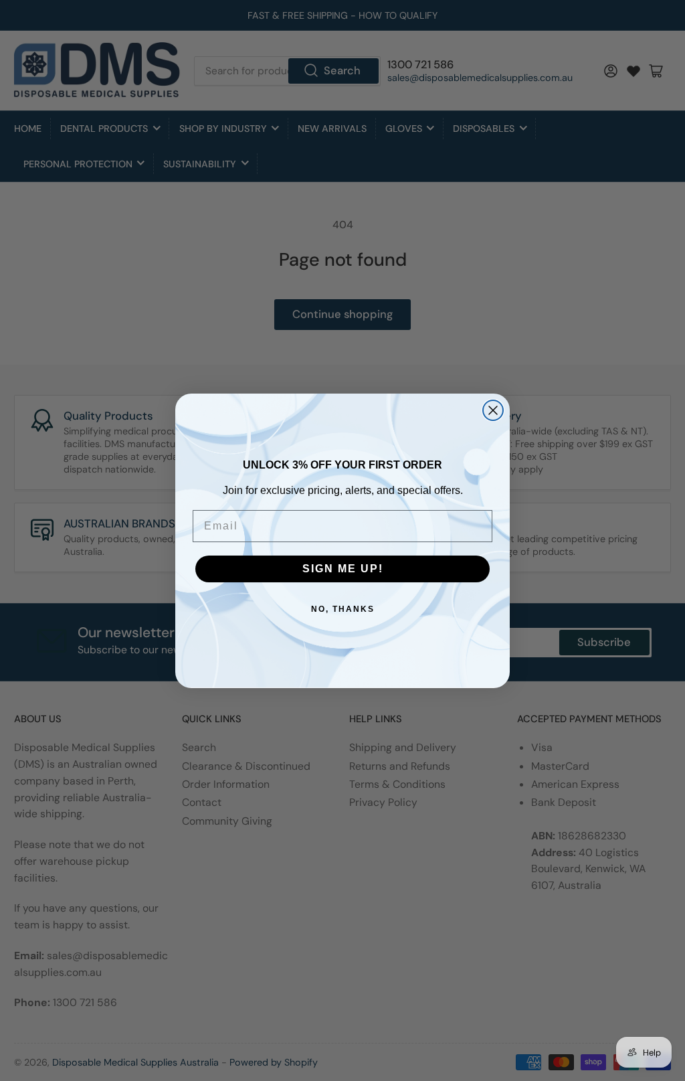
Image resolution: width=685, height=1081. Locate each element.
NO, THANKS (343, 609)
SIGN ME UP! (342, 568)
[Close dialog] (493, 410)
